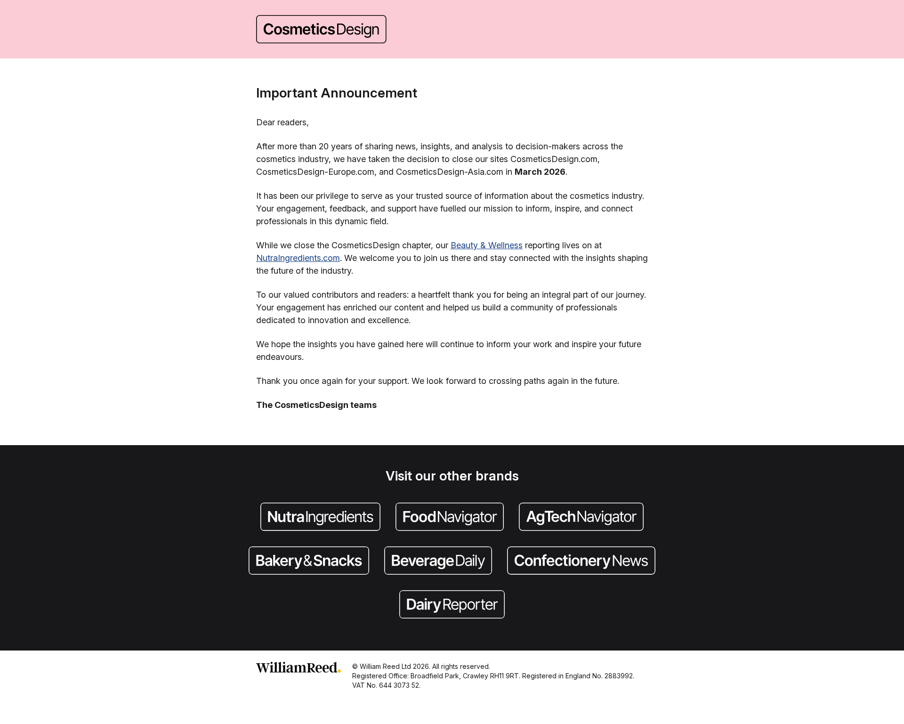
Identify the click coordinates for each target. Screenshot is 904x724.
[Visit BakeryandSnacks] (309, 561)
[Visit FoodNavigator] (450, 518)
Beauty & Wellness (487, 245)
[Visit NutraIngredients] (320, 518)
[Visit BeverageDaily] (438, 561)
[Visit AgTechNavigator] (581, 518)
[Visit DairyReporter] (451, 605)
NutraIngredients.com (298, 258)
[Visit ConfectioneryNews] (581, 561)
